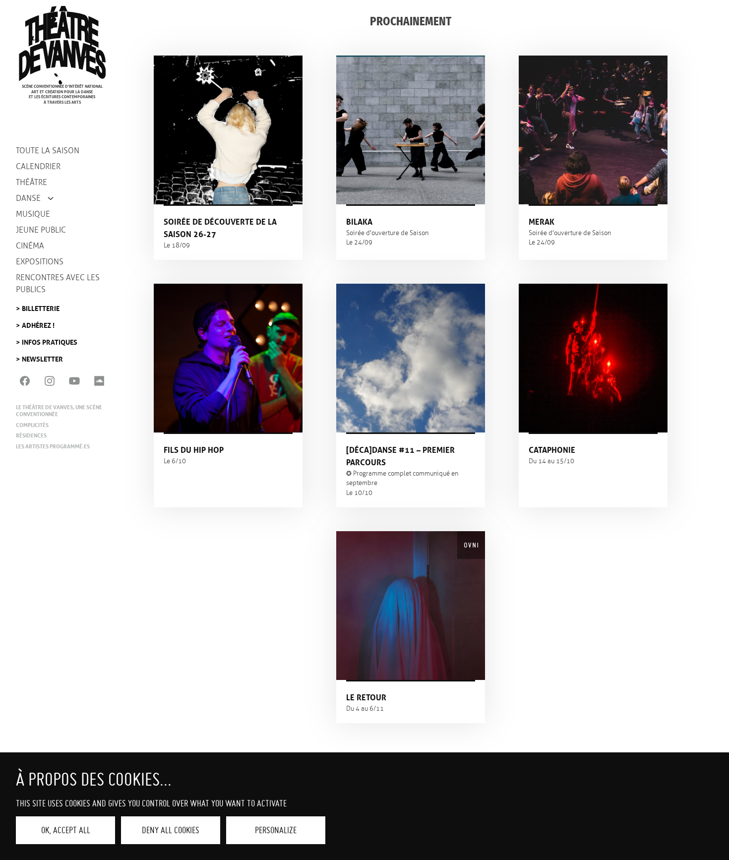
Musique (33, 214)
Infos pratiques (49, 339)
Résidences (31, 435)
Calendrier (38, 166)
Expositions (39, 261)
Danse (28, 198)
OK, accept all (65, 830)
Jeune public (41, 230)
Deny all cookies (170, 830)
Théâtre (31, 182)
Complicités (32, 425)
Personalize (276, 830)
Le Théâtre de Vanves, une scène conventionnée (59, 411)
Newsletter (42, 356)
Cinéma (30, 245)
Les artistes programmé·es (53, 446)
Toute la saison (47, 150)
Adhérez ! (38, 322)
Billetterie (41, 305)
